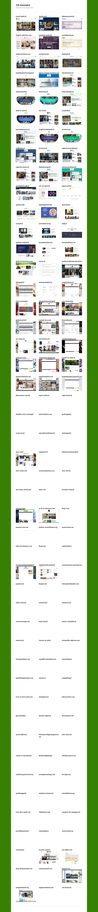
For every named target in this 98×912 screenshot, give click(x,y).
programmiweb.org (22, 887)
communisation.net (45, 869)
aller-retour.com (21, 471)
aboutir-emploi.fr (45, 716)
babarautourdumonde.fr (70, 452)
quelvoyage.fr (66, 414)
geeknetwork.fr (21, 320)
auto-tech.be (66, 471)
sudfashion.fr (20, 148)
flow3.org (42, 546)
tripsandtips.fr (67, 659)
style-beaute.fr (67, 395)
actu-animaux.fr (67, 301)
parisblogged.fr (21, 793)
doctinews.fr (66, 129)
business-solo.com (22, 527)
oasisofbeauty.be (68, 35)
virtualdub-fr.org (45, 224)
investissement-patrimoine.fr (72, 565)
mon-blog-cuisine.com (23, 490)
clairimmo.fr (20, 850)
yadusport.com (21, 358)
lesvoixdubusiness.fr (23, 129)
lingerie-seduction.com (24, 35)
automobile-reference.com (71, 640)
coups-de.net (20, 433)
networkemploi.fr (68, 92)
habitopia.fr (66, 54)
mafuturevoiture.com (23, 54)
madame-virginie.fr (22, 242)
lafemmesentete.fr (68, 16)
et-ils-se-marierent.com (47, 508)
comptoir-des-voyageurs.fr (71, 812)
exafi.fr (64, 224)
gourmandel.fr (21, 716)
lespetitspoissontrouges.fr (25, 73)
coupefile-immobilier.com (47, 659)
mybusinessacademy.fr (70, 148)
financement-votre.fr (23, 395)
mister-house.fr (21, 603)
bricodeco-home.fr (68, 490)
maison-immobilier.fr (69, 621)
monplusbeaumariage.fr (47, 301)
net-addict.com (67, 850)
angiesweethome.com (46, 887)
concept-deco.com (45, 320)
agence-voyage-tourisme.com (49, 73)
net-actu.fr (42, 111)
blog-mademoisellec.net (24, 869)
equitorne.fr (43, 16)
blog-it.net (65, 508)
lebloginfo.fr (20, 282)
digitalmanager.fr (45, 167)
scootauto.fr (43, 603)
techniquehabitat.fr (45, 282)
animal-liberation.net (23, 377)
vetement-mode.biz (45, 35)
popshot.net (20, 584)
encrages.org (66, 774)
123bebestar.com (44, 812)
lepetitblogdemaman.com (24, 678)
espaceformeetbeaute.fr (47, 433)
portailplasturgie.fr (22, 186)
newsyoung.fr (20, 508)
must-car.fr (19, 452)
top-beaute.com (44, 339)
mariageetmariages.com (47, 774)
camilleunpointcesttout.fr (25, 774)
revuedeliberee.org (68, 793)
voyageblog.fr (67, 678)
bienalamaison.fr (68, 73)
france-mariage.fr (22, 301)
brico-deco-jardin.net (23, 812)
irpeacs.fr (42, 261)
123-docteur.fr (66, 887)
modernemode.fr (21, 92)
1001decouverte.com (69, 756)
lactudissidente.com (69, 242)
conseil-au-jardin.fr (68, 358)
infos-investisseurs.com (24, 546)
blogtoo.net (43, 584)
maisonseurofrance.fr (69, 167)
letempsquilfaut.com (23, 659)
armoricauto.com (68, 527)
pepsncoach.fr (66, 186)
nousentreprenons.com (46, 471)
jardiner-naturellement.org (48, 527)
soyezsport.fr (43, 452)
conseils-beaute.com (69, 339)
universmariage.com (23, 621)
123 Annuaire (23, 5)
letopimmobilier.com (46, 377)
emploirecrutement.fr (46, 793)
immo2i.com (66, 869)
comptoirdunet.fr (68, 282)
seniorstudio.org (67, 831)
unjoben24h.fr (67, 546)
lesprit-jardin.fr (21, 16)
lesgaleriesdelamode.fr (46, 129)
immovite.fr (20, 640)
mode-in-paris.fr (21, 111)
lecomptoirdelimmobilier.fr (25, 565)
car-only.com (20, 339)
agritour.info (20, 205)
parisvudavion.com (45, 414)
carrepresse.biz (44, 54)
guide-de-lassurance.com (24, 261)
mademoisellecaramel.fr (47, 565)
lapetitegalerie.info (45, 205)
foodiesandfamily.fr (45, 756)
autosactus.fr (66, 603)
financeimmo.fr (67, 320)
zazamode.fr (66, 111)
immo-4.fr (42, 490)
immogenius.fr (44, 697)
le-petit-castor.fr (44, 850)
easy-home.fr (43, 621)
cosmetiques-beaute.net (47, 358)
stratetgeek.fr (66, 433)
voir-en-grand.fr (44, 186)
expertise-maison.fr (22, 167)
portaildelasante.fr (22, 831)
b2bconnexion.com (68, 697)
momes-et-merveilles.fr (24, 756)
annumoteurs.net (68, 716)
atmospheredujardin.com (70, 584)
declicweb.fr (66, 205)
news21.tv (42, 678)
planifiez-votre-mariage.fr (25, 414)
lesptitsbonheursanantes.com (72, 377)
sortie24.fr (19, 224)
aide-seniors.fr (67, 734)
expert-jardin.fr (44, 395)
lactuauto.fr (43, 148)
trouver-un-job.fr (45, 640)
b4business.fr (43, 92)
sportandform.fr (21, 734)
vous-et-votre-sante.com (24, 697)
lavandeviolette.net (45, 242)
